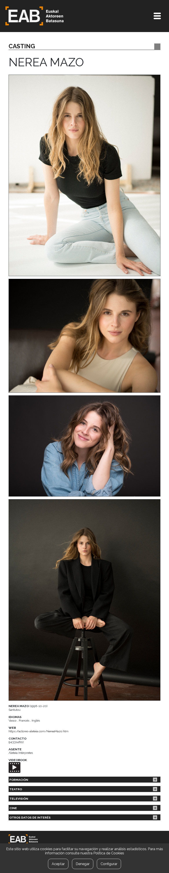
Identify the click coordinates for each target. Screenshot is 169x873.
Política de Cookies (108, 853)
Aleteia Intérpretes (21, 752)
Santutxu (14, 709)
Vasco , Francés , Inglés (24, 720)
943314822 (16, 742)
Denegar (83, 864)
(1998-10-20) (28, 706)
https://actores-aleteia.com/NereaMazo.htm (38, 731)
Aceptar (58, 864)
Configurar (109, 864)
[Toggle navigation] (157, 16)
